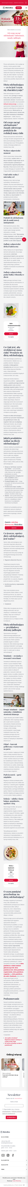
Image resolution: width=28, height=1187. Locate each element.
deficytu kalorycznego (10, 104)
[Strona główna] (8, 7)
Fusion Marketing (17, 1180)
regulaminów (6, 1111)
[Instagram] (8, 1155)
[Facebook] (13, 1155)
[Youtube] (3, 1155)
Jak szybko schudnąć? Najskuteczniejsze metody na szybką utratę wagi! (13, 1039)
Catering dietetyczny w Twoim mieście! (13, 1185)
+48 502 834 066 (5, 1141)
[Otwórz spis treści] (24, 239)
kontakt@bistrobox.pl (6, 1143)
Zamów (19, 7)
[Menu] (26, 8)
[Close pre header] (26, 3)
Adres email (14, 1101)
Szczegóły (11, 336)
